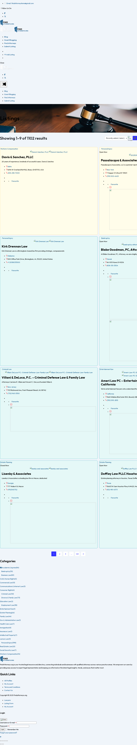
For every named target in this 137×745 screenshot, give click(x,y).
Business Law (7, 575)
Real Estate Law (7, 646)
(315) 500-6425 (113, 176)
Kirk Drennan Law (14, 246)
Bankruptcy (105, 238)
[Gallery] (110, 187)
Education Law (6, 601)
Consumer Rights (7, 590)
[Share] (3, 740)
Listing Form (8, 703)
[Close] (3, 719)
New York (110, 170)
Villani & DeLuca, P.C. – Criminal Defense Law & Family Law (43, 377)
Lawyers (7, 700)
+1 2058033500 (14, 262)
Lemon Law (5, 639)
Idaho (9, 166)
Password (4, 726)
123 (77, 554)
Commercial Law (7, 583)
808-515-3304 (112, 265)
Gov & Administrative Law (10, 620)
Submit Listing (10, 46)
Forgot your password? (8, 733)
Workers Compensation (9, 149)
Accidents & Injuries (10, 568)
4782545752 (12, 490)
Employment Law (9, 605)
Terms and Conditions (12, 687)
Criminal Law (6, 369)
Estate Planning (6, 462)
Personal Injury (106, 149)
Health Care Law (7, 624)
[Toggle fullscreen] (5, 740)
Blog (6, 37)
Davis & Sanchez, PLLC (17, 157)
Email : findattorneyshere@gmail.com (20, 3)
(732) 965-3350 (14, 393)
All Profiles (8, 681)
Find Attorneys (10, 43)
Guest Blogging (10, 40)
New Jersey (11, 387)
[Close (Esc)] (1, 740)
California (110, 394)
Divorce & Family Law (10, 598)
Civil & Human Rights (8, 579)
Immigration (5, 628)
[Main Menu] (3, 84)
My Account (8, 684)
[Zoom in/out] (7, 740)
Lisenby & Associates (16, 474)
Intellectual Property (8, 635)
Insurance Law (6, 631)
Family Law (5, 616)
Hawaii (109, 259)
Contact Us (8, 690)
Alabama (10, 256)
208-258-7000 (14, 173)
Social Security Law (8, 650)
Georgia (10, 483)
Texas (109, 483)
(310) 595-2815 (112, 400)
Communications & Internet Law (12, 586)
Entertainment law (106, 369)
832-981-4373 (112, 490)
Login (2, 729)
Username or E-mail (8, 723)
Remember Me (13, 729)
